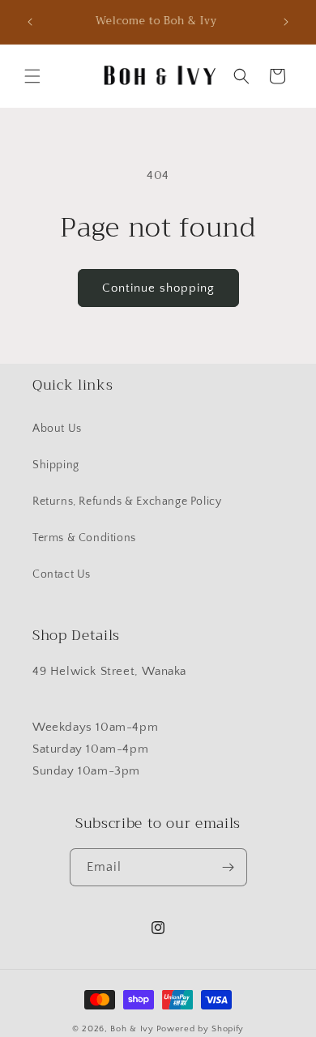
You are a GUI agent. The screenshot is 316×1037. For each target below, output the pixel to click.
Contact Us (61, 574)
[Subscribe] (228, 867)
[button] (32, 76)
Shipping (55, 465)
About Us (57, 428)
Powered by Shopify (200, 1029)
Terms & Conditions (84, 537)
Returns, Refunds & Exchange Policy (126, 501)
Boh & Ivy (131, 1029)
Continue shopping (158, 288)
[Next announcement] (286, 22)
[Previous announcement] (30, 22)
